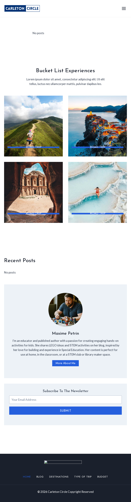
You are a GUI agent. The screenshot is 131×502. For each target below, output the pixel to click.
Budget (102, 477)
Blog (40, 477)
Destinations (59, 477)
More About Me (65, 363)
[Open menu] (124, 8)
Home (27, 477)
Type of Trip (83, 477)
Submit (65, 410)
